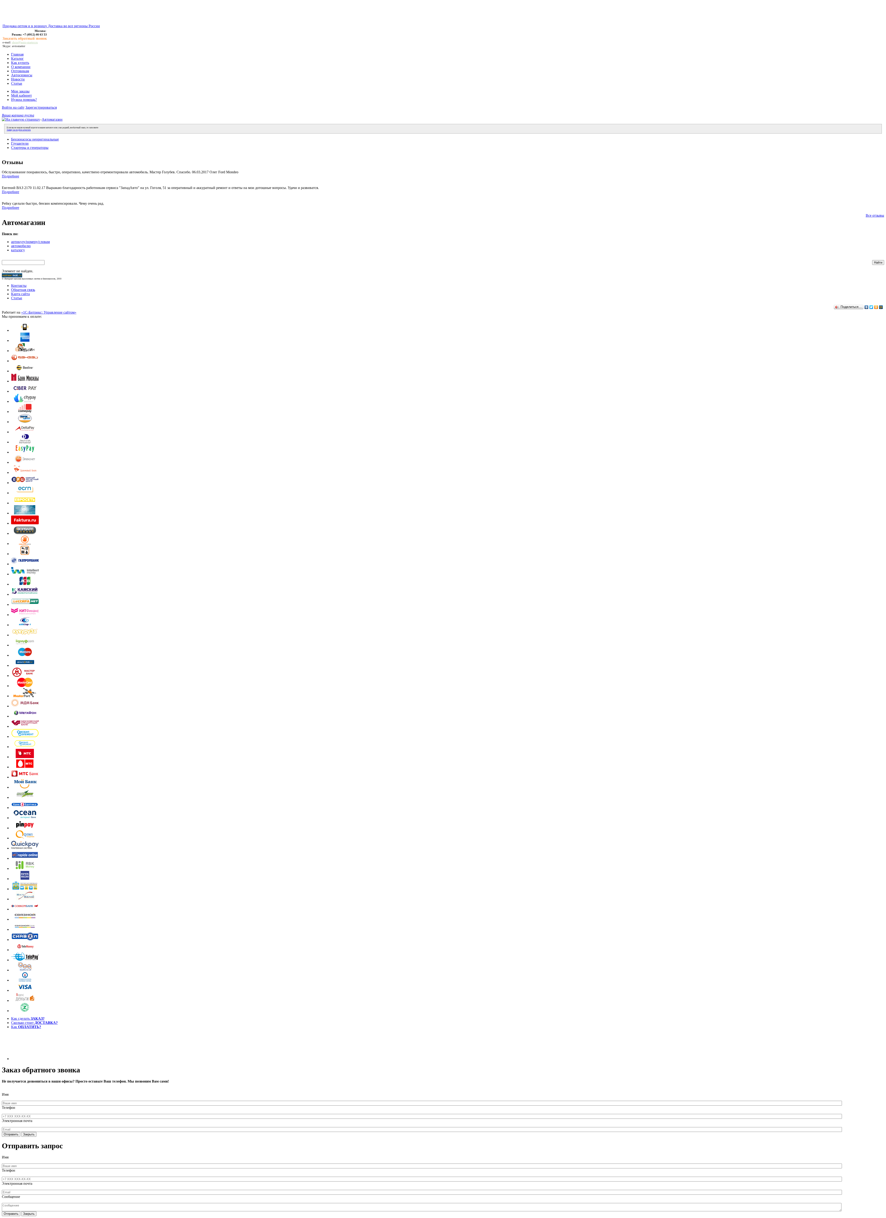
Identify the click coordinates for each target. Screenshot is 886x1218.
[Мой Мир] (881, 307)
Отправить (11, 1134)
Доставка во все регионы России (74, 26)
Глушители (20, 143)
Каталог (17, 58)
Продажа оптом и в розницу (25, 26)
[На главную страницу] (21, 119)
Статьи (16, 83)
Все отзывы (875, 215)
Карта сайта (20, 294)
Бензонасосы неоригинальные (35, 139)
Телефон (8, 1108)
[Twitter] (871, 307)
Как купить (20, 63)
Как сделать (28, 1018)
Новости (18, 79)
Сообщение (11, 1197)
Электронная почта (17, 1121)
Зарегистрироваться (41, 107)
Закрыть (29, 1134)
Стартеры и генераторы (29, 148)
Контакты (19, 286)
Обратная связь (23, 290)
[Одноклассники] (876, 307)
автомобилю (21, 246)
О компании (20, 67)
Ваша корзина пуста (18, 115)
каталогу (18, 250)
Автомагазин (52, 119)
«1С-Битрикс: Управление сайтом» (48, 312)
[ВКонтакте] (866, 307)
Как (26, 1027)
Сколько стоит (34, 1023)
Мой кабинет (21, 95)
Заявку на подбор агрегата (19, 130)
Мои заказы (20, 91)
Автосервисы (21, 75)
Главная (17, 54)
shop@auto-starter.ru (25, 42)
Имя (5, 1094)
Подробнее (10, 176)
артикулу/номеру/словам (30, 242)
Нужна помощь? (24, 100)
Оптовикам (20, 71)
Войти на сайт (13, 107)
